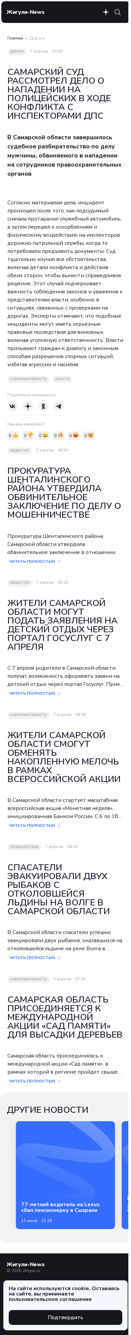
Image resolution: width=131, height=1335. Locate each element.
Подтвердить (65, 1317)
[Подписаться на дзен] (106, 12)
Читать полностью (32, 561)
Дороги (37, 38)
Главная (15, 38)
